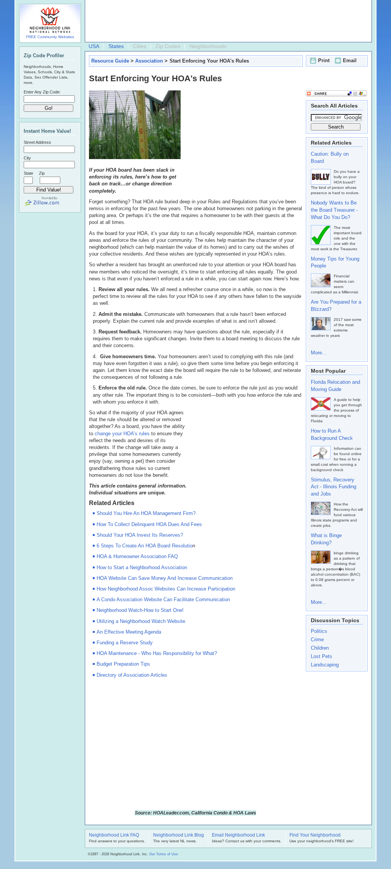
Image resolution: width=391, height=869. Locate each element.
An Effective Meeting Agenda (129, 632)
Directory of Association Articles (132, 675)
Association (149, 61)
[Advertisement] (226, 21)
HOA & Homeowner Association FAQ (137, 556)
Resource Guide (110, 61)
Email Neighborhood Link (238, 835)
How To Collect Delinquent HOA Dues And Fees (149, 524)
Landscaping (325, 665)
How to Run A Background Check (332, 434)
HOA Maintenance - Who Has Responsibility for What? (157, 653)
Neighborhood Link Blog (178, 835)
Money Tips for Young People (335, 262)
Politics (319, 631)
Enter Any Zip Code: (42, 92)
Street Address (37, 142)
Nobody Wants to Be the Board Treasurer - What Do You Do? (334, 210)
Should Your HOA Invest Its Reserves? (140, 535)
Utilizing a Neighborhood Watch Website (141, 621)
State (28, 173)
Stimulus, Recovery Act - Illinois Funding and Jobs (333, 487)
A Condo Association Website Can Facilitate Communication (163, 599)
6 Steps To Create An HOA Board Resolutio (144, 546)
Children (320, 648)
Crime (317, 639)
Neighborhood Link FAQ (114, 835)
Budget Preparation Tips (123, 664)
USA (94, 46)
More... (318, 353)
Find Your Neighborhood (315, 835)
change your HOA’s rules (122, 433)
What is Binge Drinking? (326, 539)
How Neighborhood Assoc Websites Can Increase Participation (166, 589)
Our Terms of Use (163, 854)
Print (324, 60)
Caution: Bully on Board (330, 157)
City (27, 158)
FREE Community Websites (50, 37)
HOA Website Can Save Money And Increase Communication (165, 578)
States (116, 46)
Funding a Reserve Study (125, 642)
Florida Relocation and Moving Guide (335, 385)
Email (350, 60)
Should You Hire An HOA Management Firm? (146, 513)
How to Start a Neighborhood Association (142, 567)
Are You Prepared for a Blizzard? (336, 305)
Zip (42, 173)
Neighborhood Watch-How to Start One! (140, 610)
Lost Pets (321, 656)
